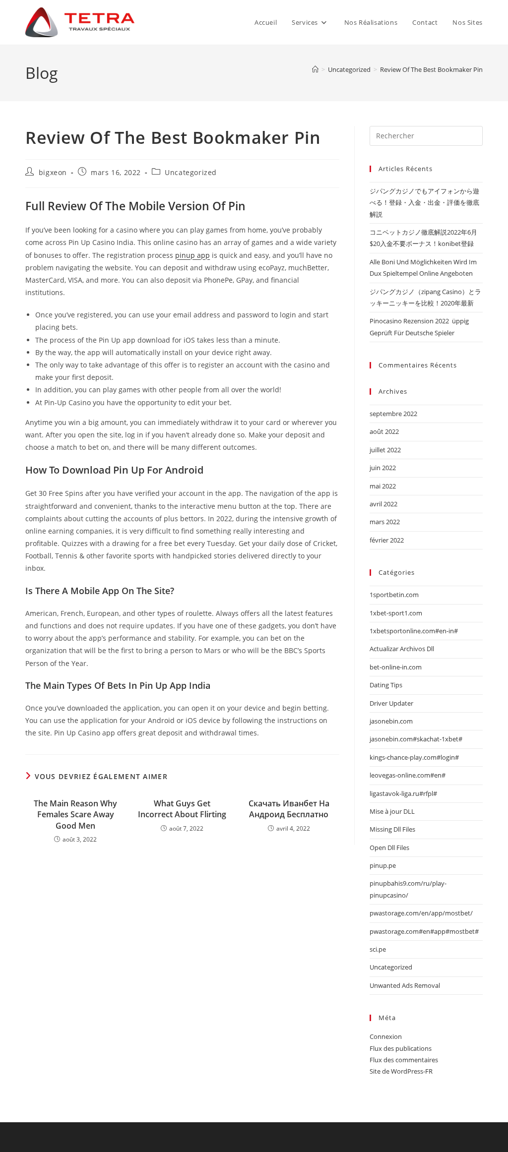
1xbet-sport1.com (396, 612)
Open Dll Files (389, 847)
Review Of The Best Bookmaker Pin (431, 69)
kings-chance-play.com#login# (414, 757)
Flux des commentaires (404, 1059)
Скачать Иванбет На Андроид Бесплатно (289, 809)
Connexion (386, 1036)
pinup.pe (383, 865)
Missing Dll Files (392, 829)
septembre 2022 (393, 413)
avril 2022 (383, 503)
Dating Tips (386, 684)
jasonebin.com (391, 721)
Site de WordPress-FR (401, 1071)
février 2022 (387, 540)
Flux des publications (401, 1048)
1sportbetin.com (394, 594)
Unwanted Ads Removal (405, 985)
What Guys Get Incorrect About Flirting (182, 809)
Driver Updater (391, 703)
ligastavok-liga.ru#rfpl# (403, 793)
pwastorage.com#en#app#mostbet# (424, 931)
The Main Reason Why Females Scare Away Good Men (75, 814)
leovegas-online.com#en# (407, 775)
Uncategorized (191, 172)
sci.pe (378, 949)
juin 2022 (383, 467)
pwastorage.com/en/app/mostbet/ (421, 913)
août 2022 (384, 431)
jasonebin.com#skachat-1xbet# (416, 738)
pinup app (192, 255)
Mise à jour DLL (392, 811)
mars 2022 (385, 521)
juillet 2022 (385, 449)
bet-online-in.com (396, 667)
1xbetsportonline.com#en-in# (414, 630)
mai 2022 (383, 486)
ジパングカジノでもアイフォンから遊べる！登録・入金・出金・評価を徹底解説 (424, 202)
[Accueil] (315, 69)
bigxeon (53, 172)
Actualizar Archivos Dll (402, 648)
